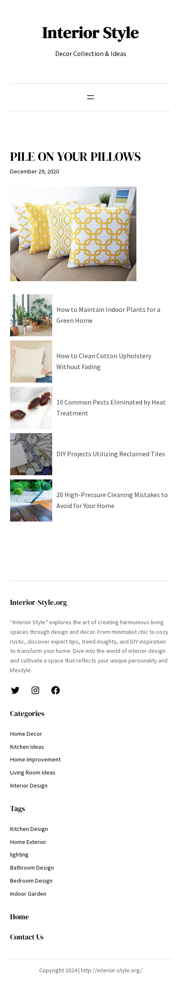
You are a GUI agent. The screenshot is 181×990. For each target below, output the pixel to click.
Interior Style (91, 32)
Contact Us (26, 937)
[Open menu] (90, 97)
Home (19, 917)
